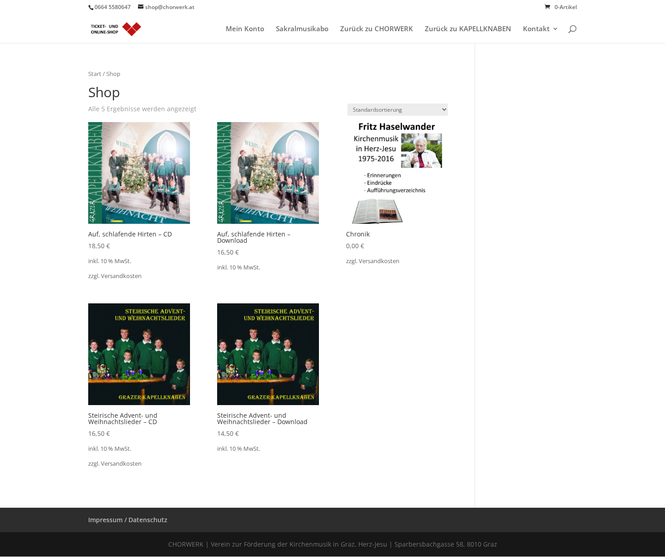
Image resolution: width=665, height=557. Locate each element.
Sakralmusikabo (302, 29)
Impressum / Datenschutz (127, 519)
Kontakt (536, 29)
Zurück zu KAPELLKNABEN (468, 29)
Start (94, 74)
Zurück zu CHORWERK (376, 29)
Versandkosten (121, 276)
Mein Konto (245, 29)
